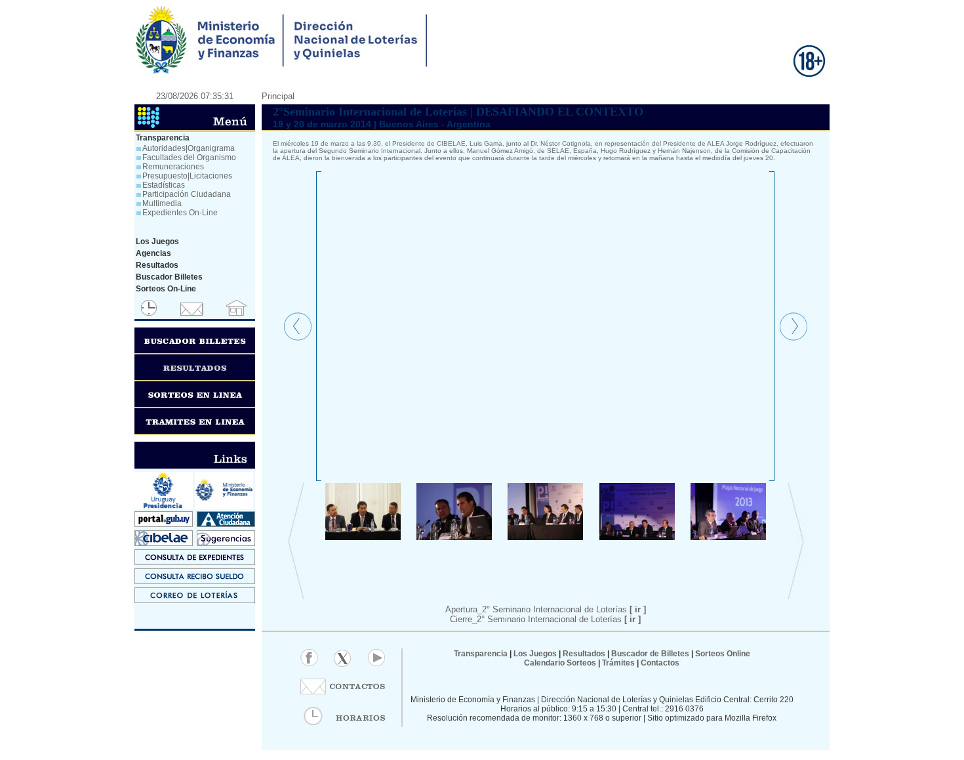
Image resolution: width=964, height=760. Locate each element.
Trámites (617, 662)
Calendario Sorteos (560, 662)
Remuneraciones (173, 166)
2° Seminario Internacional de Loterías (559, 619)
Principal (278, 96)
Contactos (659, 662)
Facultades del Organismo (189, 157)
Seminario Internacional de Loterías (569, 609)
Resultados (584, 653)
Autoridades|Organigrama (188, 148)
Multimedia (162, 203)
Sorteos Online (722, 653)
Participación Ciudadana (186, 194)
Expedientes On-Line (180, 212)
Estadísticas (163, 185)
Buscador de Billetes (650, 653)
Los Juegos (536, 653)
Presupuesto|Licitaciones (187, 175)
